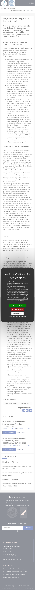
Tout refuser (18, 309)
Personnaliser (17, 313)
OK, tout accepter (18, 305)
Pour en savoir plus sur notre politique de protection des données (17, 299)
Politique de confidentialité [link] (17, 316)
